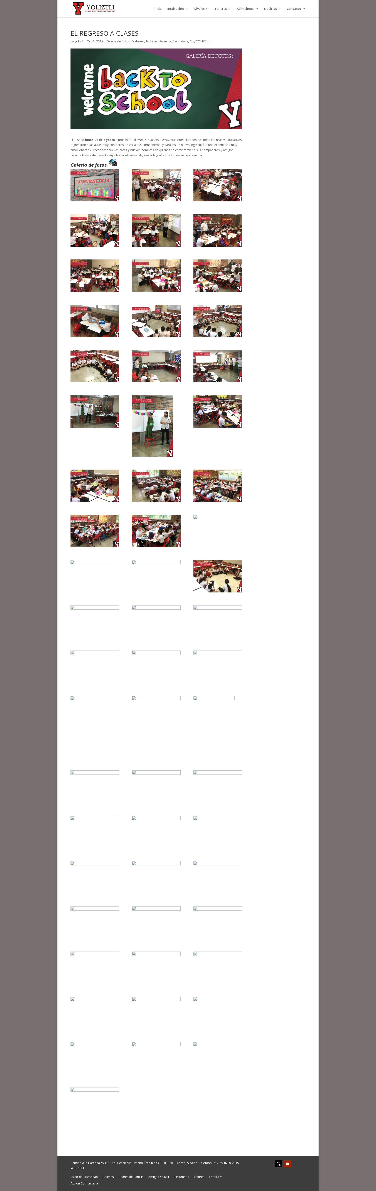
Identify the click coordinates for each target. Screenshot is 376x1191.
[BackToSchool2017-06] (217, 230)
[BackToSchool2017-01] (94, 185)
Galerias (108, 1176)
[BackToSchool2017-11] (156, 321)
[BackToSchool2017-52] (94, 1013)
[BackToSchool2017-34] (94, 712)
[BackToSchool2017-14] (156, 366)
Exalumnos (181, 1176)
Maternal (138, 41)
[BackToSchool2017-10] (94, 321)
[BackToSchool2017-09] (217, 275)
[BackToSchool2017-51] (217, 968)
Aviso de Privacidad (84, 1176)
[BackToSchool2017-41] (156, 832)
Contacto (294, 9)
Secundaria (180, 41)
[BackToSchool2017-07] (94, 275)
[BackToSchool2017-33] (217, 667)
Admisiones (245, 9)
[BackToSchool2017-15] (217, 366)
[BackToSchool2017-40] (94, 832)
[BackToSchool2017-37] (94, 786)
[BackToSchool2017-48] (217, 922)
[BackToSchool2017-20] (156, 486)
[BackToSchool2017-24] (217, 531)
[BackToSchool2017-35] (156, 712)
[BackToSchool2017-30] (217, 621)
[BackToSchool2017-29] (156, 621)
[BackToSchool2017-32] (156, 667)
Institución (175, 9)
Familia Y (215, 1176)
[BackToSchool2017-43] (94, 877)
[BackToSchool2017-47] (156, 922)
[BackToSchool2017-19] (94, 486)
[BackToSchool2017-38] (156, 786)
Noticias (270, 9)
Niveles (199, 9)
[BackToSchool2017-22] (94, 531)
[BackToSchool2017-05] (156, 230)
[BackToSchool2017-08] (156, 275)
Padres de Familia (131, 1176)
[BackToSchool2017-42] (217, 832)
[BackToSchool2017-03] (217, 185)
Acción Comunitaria (84, 1183)
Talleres (221, 9)
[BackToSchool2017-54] (217, 1013)
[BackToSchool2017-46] (94, 922)
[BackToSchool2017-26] (156, 576)
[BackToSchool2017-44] (156, 877)
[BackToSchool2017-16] (94, 411)
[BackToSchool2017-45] (217, 877)
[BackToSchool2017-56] (156, 1058)
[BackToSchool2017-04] (94, 230)
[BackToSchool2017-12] (217, 321)
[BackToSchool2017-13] (94, 366)
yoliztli (79, 41)
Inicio (158, 9)
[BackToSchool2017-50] (156, 968)
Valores (199, 1176)
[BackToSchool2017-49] (94, 968)
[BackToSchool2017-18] (217, 411)
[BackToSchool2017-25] (94, 576)
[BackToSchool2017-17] (156, 426)
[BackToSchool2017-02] (156, 185)
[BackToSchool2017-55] (94, 1058)
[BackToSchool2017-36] (217, 727)
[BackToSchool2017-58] (94, 1103)
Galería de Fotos (118, 41)
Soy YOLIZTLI (199, 41)
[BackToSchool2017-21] (217, 486)
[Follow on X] (278, 1163)
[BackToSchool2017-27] (217, 576)
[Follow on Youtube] (287, 1163)
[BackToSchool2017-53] (156, 1013)
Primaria (165, 41)
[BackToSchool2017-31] (94, 667)
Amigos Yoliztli (158, 1176)
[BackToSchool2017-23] (156, 531)
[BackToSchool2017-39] (217, 786)
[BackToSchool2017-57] (217, 1058)
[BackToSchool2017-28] (94, 621)
